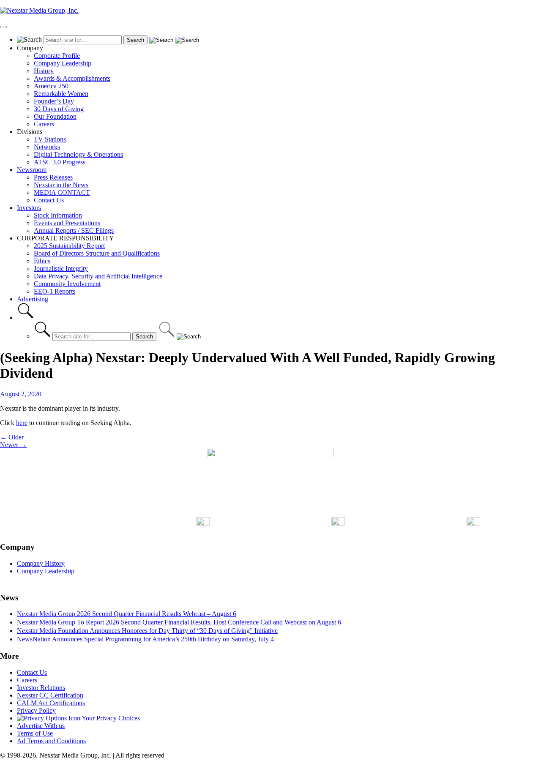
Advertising (32, 299)
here (21, 422)
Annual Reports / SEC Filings (74, 230)
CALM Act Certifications (51, 702)
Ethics (42, 260)
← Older (12, 437)
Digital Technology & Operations (78, 154)
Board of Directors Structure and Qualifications (97, 253)
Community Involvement (67, 283)
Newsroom (31, 169)
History (44, 70)
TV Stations (50, 139)
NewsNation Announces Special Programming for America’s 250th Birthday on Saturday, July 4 (145, 639)
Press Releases (53, 177)
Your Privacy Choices (110, 718)
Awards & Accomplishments (72, 78)
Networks (47, 146)
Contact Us (49, 200)
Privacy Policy (36, 710)
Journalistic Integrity (61, 268)
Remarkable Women (61, 93)
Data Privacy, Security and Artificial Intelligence (98, 276)
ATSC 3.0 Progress (59, 162)
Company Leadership (62, 63)
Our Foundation (55, 116)
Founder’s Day (54, 101)
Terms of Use (35, 733)
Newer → (13, 444)
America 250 (51, 86)
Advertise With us (41, 725)
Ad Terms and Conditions (51, 740)
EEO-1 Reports (54, 291)
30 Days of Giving (59, 108)
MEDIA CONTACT (62, 192)
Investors (29, 207)
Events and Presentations (67, 222)
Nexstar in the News (61, 184)
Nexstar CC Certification (50, 695)
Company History (41, 563)
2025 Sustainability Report (69, 245)
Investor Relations (41, 687)
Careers (44, 124)
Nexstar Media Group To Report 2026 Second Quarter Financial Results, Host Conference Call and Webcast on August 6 (179, 622)
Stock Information (58, 215)
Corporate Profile (57, 55)
